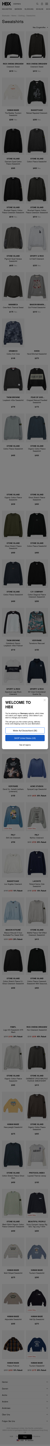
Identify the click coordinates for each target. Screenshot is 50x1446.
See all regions (25, 745)
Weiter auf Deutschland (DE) (25, 730)
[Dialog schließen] (45, 700)
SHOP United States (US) (25, 738)
